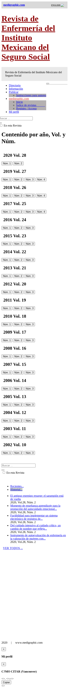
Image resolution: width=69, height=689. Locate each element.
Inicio (19, 101)
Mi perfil (14, 111)
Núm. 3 (29, 179)
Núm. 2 (18, 163)
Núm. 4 (41, 179)
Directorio (15, 85)
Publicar (13, 92)
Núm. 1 (7, 163)
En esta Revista (15, 472)
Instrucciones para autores (31, 95)
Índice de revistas (30, 105)
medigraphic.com (19, 98)
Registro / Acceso (26, 108)
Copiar (6, 682)
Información (16, 88)
